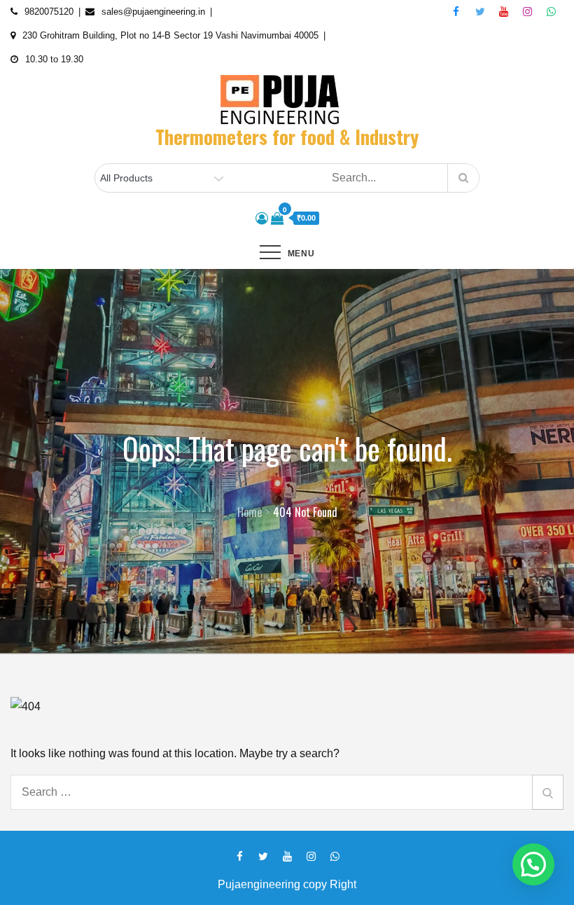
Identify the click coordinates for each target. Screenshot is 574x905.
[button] (533, 864)
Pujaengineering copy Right (287, 884)
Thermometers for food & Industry (287, 137)
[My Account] (261, 219)
